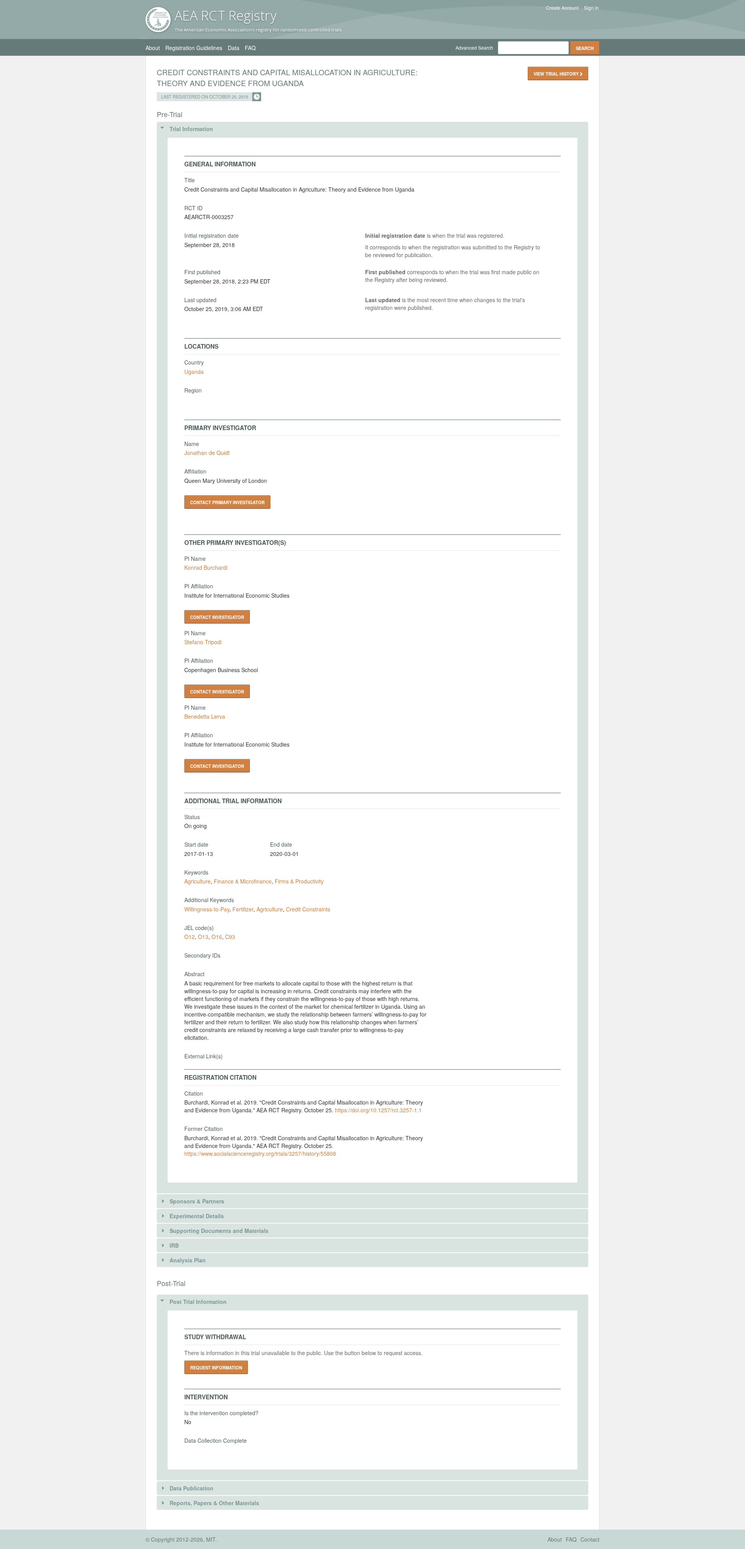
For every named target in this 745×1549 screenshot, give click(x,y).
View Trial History (557, 74)
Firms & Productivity (299, 881)
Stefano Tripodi (203, 642)
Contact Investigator (217, 617)
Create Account (562, 7)
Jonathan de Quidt (207, 452)
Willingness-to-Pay (206, 909)
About (153, 48)
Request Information (216, 1367)
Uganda (194, 371)
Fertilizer (242, 909)
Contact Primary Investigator (227, 502)
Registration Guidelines (193, 48)
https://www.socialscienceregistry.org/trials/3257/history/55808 (260, 1153)
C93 (230, 936)
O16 (216, 936)
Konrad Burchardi (205, 567)
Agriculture (197, 881)
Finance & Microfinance (243, 881)
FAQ (250, 48)
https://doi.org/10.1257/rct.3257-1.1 (378, 1110)
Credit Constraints (308, 909)
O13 (203, 936)
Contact (589, 1539)
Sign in (591, 7)
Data (233, 48)
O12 (189, 936)
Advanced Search (474, 47)
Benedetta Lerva (204, 716)
